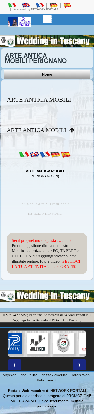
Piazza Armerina (53, 375)
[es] (66, 154)
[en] (34, 154)
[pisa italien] (53, 5)
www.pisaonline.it (32, 315)
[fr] (45, 154)
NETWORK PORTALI (68, 390)
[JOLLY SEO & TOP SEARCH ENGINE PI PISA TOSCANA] (37, 343)
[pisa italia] (12, 5)
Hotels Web (80, 375)
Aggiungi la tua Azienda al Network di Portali (46, 320)
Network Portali (44, 9)
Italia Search (47, 380)
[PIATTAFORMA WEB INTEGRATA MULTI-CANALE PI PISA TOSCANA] (63, 343)
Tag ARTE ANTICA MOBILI (45, 213)
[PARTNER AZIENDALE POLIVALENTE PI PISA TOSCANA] (11, 343)
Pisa (23, 375)
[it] (24, 154)
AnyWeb (9, 375)
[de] (55, 154)
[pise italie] (40, 5)
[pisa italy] (26, 5)
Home (47, 74)
